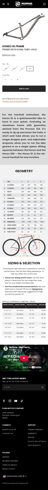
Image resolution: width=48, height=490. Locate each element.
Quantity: (6, 75)
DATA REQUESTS (34, 445)
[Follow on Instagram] (9, 400)
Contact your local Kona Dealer (15, 101)
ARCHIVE (31, 437)
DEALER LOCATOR (9, 429)
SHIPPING (5, 457)
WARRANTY (32, 433)
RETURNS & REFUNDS (10, 461)
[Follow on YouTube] (15, 400)
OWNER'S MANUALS (35, 429)
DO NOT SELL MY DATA (37, 441)
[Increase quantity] (18, 79)
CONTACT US (7, 433)
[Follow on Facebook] (3, 400)
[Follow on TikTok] (21, 400)
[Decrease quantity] (5, 79)
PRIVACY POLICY (8, 469)
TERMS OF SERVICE (9, 465)
